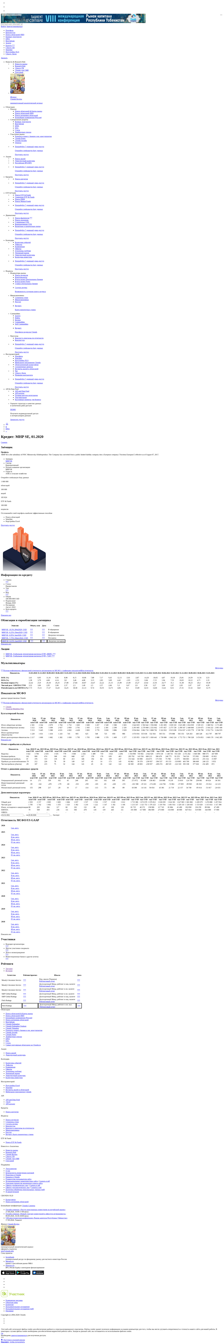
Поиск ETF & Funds (23, 195)
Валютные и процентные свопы (28, 226)
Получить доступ (8, 525)
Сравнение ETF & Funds (24, 197)
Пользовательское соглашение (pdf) (20, 1309)
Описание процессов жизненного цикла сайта (24, 1183)
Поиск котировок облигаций (26, 115)
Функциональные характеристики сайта (22, 1181)
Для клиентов (11, 1169)
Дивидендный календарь (25, 161)
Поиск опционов (21, 220)
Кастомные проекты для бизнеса (28, 400)
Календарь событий (23, 242)
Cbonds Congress (28, 1206)
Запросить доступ (17, 420)
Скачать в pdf (44, 1181)
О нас (8, 1171)
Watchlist (9, 50)
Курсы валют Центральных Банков (29, 279)
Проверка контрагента (24, 375)
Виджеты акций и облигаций (26, 369)
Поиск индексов (21, 275)
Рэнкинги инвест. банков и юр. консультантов (33, 136)
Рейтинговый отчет (47, 981)
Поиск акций (20, 159)
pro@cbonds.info (7, 1251)
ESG (17, 128)
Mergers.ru (10, 1261)
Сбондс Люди (11, 54)
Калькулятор (11, 1200)
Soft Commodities (21, 324)
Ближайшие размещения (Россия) (28, 117)
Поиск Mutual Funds (23, 201)
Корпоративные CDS (23, 224)
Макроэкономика (22, 300)
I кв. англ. (15, 828)
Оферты (18, 249)
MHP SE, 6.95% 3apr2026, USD (14, 635)
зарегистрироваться (19, 1335)
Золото (8, 43)
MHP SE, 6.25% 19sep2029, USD (14, 632)
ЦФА (8, 39)
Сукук (17, 130)
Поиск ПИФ (20, 199)
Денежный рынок (22, 253)
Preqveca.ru (10, 1265)
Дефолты (18, 244)
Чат (16, 371)
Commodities (20, 322)
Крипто (10, 46)
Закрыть (4, 58)
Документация (21, 397)
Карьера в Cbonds (13, 1177)
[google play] (23, 1274)
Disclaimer (10, 1311)
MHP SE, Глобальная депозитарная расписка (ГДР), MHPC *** (31, 654)
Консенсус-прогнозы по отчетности (29, 338)
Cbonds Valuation (12, 1028)
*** (7, 582)
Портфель (9, 30)
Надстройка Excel (13, 1086)
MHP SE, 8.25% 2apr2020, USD (14, 641)
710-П (8, 1102)
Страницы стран (21, 298)
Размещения (20, 247)
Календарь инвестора (23, 257)
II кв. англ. (15, 837)
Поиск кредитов (21, 179)
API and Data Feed (22, 391)
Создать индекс (12, 1124)
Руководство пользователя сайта (18, 1179)
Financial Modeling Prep (15, 709)
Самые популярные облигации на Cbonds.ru (23, 1045)
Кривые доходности (14, 37)
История (9, 971)
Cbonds (8, 707)
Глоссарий (19, 72)
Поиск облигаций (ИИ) (15, 35)
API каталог (19, 393)
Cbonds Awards (21, 141)
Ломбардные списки (23, 132)
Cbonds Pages (20, 138)
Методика (219, 668)
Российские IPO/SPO (23, 163)
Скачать (4, 442)
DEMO (13, 410)
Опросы (18, 143)
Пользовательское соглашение (18, 1307)
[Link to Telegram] (7, 1279)
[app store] (8, 1274)
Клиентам (10, 1305)
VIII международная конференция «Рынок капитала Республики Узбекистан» (37, 1218)
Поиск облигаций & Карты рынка (28, 111)
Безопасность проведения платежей (20, 1173)
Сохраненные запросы (24, 367)
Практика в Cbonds (13, 1175)
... (6, 431)
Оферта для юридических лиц (18, 1187)
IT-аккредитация (12, 1192)
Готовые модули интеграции (26, 395)
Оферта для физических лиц (17, 1185)
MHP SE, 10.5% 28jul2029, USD (14, 630)
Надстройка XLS (12, 52)
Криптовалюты (21, 277)
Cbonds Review (12, 1154)
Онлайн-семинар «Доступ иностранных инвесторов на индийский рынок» (36, 1210)
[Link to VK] (7, 1284)
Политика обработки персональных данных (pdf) (25, 1190)
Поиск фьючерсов (23, 218)
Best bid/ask (10, 41)
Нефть (17, 318)
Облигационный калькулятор (26, 365)
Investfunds (10, 1257)
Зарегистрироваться (14, 26)
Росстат (18, 302)
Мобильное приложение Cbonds (28, 363)
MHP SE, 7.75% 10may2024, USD (15, 638)
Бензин (18, 320)
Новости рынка (21, 64)
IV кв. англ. (15, 842)
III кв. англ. (15, 840)
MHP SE (9, 461)
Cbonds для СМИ (22, 70)
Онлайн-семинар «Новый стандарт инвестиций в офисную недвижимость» (36, 1214)
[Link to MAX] (7, 1287)
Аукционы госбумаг (23, 251)
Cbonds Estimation (13, 1024)
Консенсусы (10, 33)
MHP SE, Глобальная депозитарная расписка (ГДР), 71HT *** (30, 656)
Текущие (9, 969)
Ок (2, 1333)
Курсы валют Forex (22, 282)
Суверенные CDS (22, 222)
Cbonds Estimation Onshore (16, 1026)
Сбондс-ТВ (10, 48)
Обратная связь (12, 1302)
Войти (3, 26)
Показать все (6, 615)
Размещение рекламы (14, 1300)
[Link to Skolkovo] (13, 1296)
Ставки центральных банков (26, 284)
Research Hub (20, 66)
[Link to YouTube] (7, 1282)
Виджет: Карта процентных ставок (19, 1134)
